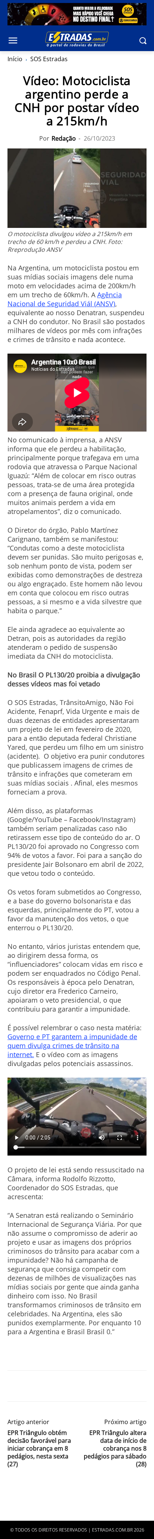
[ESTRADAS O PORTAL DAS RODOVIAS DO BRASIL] (76, 39)
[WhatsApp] (49, 1386)
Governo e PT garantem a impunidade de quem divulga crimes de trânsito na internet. (72, 1045)
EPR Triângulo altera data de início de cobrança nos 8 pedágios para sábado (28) (115, 1448)
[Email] (66, 1386)
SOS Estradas (49, 59)
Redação (64, 138)
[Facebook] (14, 1386)
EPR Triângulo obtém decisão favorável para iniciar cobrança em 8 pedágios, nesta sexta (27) (39, 1448)
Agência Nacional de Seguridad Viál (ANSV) (64, 299)
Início (14, 59)
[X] (32, 1386)
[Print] (83, 1386)
